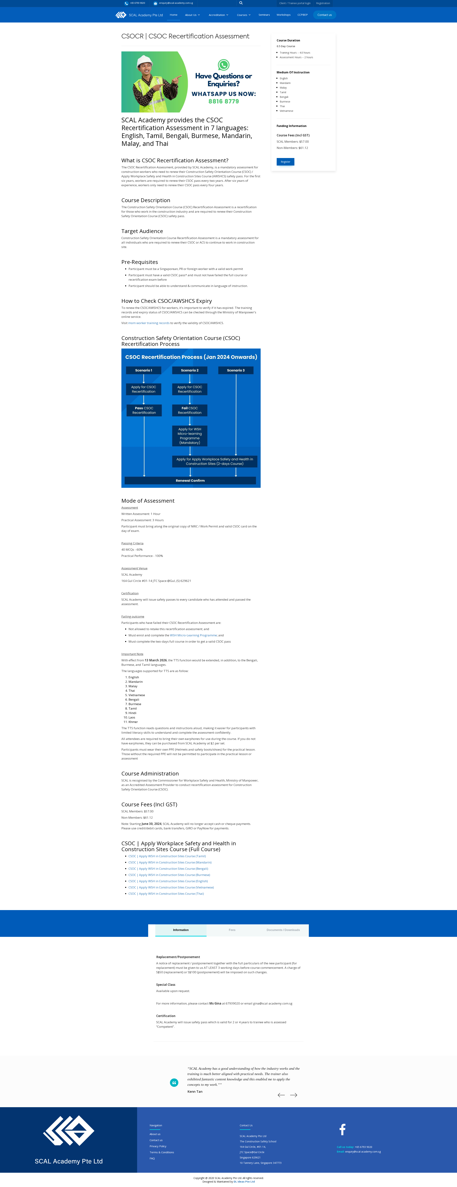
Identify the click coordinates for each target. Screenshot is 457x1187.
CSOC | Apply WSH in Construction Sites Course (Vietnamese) (171, 887)
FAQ (152, 1158)
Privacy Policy (158, 1146)
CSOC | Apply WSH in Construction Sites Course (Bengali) (168, 869)
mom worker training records (149, 323)
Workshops (284, 14)
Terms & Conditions (162, 1152)
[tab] (180, 930)
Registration (323, 3)
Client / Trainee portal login (295, 3)
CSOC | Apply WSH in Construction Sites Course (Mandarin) (170, 862)
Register (285, 161)
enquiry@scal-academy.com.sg (363, 1151)
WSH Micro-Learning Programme (193, 635)
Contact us (325, 15)
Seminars (264, 14)
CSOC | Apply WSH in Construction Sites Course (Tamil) (167, 856)
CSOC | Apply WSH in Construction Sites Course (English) (168, 881)
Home (173, 14)
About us (155, 1134)
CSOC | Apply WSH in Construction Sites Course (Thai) (166, 893)
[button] (193, 14)
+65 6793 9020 (363, 1147)
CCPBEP (303, 14)
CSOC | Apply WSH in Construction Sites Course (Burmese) (169, 875)
